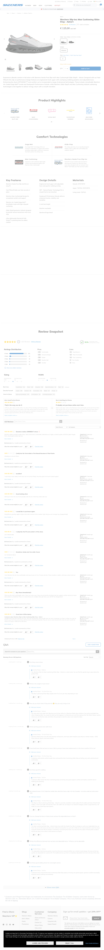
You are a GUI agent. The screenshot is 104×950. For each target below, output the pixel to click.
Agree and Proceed (40, 943)
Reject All (69, 943)
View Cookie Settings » (92, 943)
